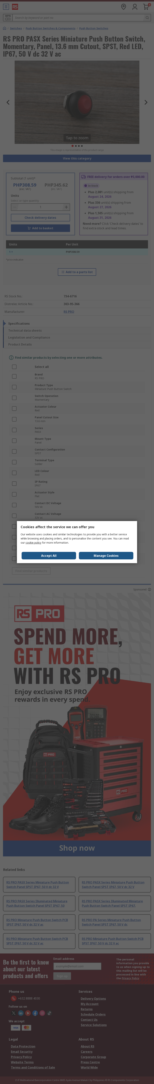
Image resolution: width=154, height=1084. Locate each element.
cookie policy (33, 542)
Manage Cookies (106, 556)
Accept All (49, 556)
